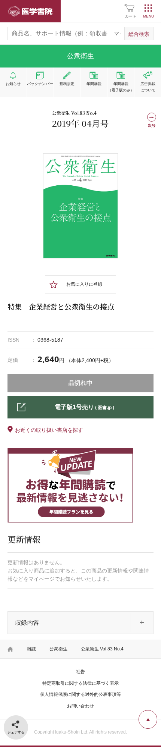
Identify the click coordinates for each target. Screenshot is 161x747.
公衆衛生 (58, 649)
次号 (151, 125)
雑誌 (31, 649)
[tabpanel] (80, 205)
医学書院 (30, 11)
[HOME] (10, 649)
